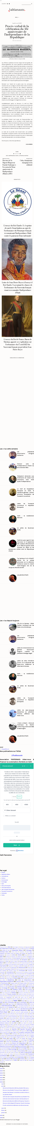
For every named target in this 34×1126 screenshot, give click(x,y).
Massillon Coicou (30, 1026)
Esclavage (4, 882)
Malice (12, 1024)
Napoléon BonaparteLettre (5, 1030)
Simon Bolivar (21, 1051)
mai (2, 1084)
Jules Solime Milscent (9, 1013)
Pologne (30, 1038)
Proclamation (15, 1041)
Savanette (20, 1049)
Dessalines (11, 980)
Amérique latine (4, 951)
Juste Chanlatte (19, 1013)
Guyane (1, 1000)
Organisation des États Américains (26, 1033)
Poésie (11, 1038)
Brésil (11, 962)
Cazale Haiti (30, 967)
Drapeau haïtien (23, 983)
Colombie (2, 972)
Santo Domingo (12, 1049)
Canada (30, 964)
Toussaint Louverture (6, 891)
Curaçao (25, 976)
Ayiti (1, 956)
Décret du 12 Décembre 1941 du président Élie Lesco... (16, 1088)
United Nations (11, 1057)
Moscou (1, 1029)
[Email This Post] (20, 153)
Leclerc (2, 1018)
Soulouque (29, 1050)
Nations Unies (16, 1030)
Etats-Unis (28, 988)
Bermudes (25, 958)
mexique (19, 1027)
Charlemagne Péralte (9, 969)
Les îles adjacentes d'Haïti (7, 1019)
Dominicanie (4, 880)
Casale (8, 967)
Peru (28, 1036)
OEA (3, 1033)
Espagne (12, 988)
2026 (1, 1068)
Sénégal (14, 1050)
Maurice (3, 1027)
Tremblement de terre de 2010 (21, 1055)
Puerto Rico (24, 1041)
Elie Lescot (12, 986)
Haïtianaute (9, 1124)
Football (32, 991)
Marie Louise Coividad (24, 1024)
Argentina (30, 953)
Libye (26, 1021)
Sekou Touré (8, 1050)
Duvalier (7, 984)
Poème (4, 1038)
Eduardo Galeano (22, 984)
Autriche (31, 955)
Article (20, 955)
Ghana (6, 995)
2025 (1, 1070)
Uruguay (32, 1057)
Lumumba (30, 1023)
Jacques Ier (11, 1007)
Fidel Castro (20, 991)
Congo (3, 973)
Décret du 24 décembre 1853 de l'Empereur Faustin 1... (16, 1101)
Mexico (8, 1027)
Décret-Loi (22, 978)
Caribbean (32, 965)
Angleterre (2, 953)
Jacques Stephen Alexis (22, 1007)
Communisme (19, 972)
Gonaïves (11, 995)
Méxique (25, 1027)
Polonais (2, 1040)
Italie (1, 1007)
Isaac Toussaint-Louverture (22, 1005)
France (14, 992)
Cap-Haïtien (3, 966)
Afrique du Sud (5, 950)
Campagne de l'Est (23, 964)
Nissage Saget (12, 1032)
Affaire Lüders (17, 948)
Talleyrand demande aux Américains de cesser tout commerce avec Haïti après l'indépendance (25, 478)
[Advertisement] (12, 437)
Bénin (10, 958)
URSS (28, 1057)
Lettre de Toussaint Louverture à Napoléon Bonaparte (25, 505)
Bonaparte (24, 959)
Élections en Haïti (3, 986)
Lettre (13, 1021)
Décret (16, 978)
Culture (3, 878)
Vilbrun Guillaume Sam (7, 1060)
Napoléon (14, 1029)
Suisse (16, 1052)
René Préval (29, 1044)
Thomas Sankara (3, 1054)
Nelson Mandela (3, 1032)
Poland (17, 1038)
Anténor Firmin (10, 953)
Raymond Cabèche (4, 1044)
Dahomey (30, 976)
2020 (1, 1082)
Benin (6, 958)
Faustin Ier (2, 991)
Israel (31, 1005)
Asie (26, 955)
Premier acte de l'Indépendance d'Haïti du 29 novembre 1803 (25, 465)
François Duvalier (11, 994)
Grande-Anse (18, 995)
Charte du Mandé (19, 969)
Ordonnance (15, 1033)
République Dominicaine (20, 1046)
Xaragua (2, 1061)
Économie (14, 984)
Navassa (23, 1030)
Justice (25, 1013)
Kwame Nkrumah (3, 1015)
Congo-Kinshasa (10, 973)
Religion (23, 1044)
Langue (20, 1016)
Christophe (22, 970)
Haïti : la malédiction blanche (25, 516)
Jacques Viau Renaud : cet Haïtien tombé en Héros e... (16, 1092)
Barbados (14, 956)
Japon (9, 1008)
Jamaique (4, 1008)
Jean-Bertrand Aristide (26, 1008)
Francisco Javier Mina (23, 992)
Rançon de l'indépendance (19, 1043)
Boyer (1, 962)
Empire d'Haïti (31, 986)
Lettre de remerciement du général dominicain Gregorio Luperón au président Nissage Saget (25, 650)
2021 (1, 1079)
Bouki (7, 961)
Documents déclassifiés (29, 981)
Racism (1, 1043)
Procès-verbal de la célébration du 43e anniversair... (16, 1105)
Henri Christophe (9, 1002)
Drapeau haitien (14, 983)
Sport (7, 1052)
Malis (16, 1024)
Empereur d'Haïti (21, 986)
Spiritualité (2, 1052)
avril (2, 1086)
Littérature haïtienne (4, 1023)
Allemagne (29, 950)
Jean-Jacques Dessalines (7, 889)
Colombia (30, 970)
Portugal (25, 1040)
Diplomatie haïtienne (6, 981)
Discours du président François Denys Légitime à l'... (16, 1090)
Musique (7, 1029)
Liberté (21, 1021)
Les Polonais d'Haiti (4, 1021)
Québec (30, 1041)
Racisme (8, 1043)
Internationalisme (6, 887)
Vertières (22, 1058)
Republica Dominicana (6, 1046)
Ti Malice (11, 1054)
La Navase (26, 1015)
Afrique (3, 872)
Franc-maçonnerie (6, 992)
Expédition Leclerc (17, 989)
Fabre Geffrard (28, 989)
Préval (7, 1041)
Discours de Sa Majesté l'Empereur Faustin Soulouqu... (16, 1103)
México (13, 1027)
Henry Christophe (6, 885)
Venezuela (4, 893)
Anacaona (22, 951)
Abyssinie (27, 947)
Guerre (16, 997)
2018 (1, 1117)
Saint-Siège (31, 1047)
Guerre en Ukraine (16, 998)
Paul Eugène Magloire (16, 1036)
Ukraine (30, 1055)
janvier (3, 1112)
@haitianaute (17, 755)
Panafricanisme (10, 1035)
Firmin (26, 991)
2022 (1, 1077)
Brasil (7, 962)
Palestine (3, 1035)
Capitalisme (11, 965)
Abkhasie (22, 947)
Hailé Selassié (8, 1000)
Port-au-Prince (10, 1040)
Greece (27, 995)
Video (28, 1058)
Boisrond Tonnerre (9, 959)
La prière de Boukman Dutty (25, 529)
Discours (18, 981)
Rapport (30, 1043)
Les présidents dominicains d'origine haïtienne (25, 453)
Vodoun (30, 1060)
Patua (8, 1036)
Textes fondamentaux (26, 1052)
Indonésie (32, 1004)
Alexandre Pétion (5, 874)
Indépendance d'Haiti (13, 155)
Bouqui (30, 961)
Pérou (24, 1036)
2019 (1, 1115)
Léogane (8, 1018)
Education (30, 984)
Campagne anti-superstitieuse (10, 964)
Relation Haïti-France (14, 1044)
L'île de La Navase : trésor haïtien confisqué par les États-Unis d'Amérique (25, 625)
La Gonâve (20, 1015)
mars (2, 1108)
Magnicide (2, 1024)
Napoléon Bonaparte (25, 1029)
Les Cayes (20, 1018)
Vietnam (32, 1058)
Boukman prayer (23, 961)
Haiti (7, 155)
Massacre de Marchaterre (19, 1026)
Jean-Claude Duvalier (4, 1010)
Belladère (2, 958)
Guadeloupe (9, 997)
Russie (14, 1047)
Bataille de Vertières (22, 956)
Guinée (30, 998)
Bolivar (17, 959)
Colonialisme (4, 876)
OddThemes (25, 1124)
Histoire (4, 1004)
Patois (28, 1035)
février (3, 1110)
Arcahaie (23, 953)
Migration (31, 1027)
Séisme (26, 1049)
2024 (1, 1073)
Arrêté (13, 955)
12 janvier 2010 (3, 947)
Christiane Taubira (13, 970)
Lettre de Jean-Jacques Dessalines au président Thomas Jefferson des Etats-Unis (25, 712)
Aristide (8, 955)
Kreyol (30, 1013)
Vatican (8, 1058)
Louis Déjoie (23, 1023)
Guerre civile (23, 997)
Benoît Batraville (17, 958)
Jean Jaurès (16, 1008)
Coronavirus (7, 975)
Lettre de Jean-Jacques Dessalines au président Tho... (16, 1096)
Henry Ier (31, 1002)
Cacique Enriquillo (25, 962)
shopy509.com (5, 749)
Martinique (9, 1026)
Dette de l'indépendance (24, 980)
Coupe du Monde (15, 975)
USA (3, 1058)
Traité (11, 1055)
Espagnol (19, 988)
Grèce (23, 995)
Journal (17, 1012)
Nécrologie (29, 1030)
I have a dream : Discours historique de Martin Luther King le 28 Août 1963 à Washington (25, 725)
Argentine (2, 955)
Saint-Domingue (22, 1047)
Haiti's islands (30, 1000)
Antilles (17, 953)
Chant (1, 969)
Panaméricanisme (20, 1035)
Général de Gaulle (22, 994)
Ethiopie (2, 989)
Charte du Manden (29, 969)
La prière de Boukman (12, 1016)
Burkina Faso (17, 962)
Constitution (29, 973)
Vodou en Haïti (23, 1060)
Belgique (30, 956)
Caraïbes (26, 965)
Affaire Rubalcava (25, 948)
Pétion (32, 1037)
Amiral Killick (15, 951)
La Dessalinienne (12, 1015)
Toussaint (22, 1054)
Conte (1, 975)
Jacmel (5, 1007)
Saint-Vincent (4, 1049)
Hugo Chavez (11, 1004)
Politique (23, 1038)
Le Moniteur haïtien (23, 155)
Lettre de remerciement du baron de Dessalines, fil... (16, 1098)
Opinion (7, 1033)
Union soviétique (3, 1057)
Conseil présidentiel (20, 973)
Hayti (1, 1002)
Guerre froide (25, 998)
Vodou (3, 895)
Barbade (8, 956)
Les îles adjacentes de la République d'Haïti (23, 1019)
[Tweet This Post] (13, 153)
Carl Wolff (3, 967)
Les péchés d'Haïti (22, 575)
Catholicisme (21, 967)
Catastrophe (14, 967)
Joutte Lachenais (24, 1012)
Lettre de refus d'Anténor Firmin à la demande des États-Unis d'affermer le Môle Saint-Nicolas (25, 663)
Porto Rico (18, 1040)
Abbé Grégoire (16, 947)
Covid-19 (32, 975)
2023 (1, 1075)
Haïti (2, 883)
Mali (8, 1024)
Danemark (2, 978)
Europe (8, 989)
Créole (3, 976)
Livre (12, 1023)
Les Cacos (13, 1018)
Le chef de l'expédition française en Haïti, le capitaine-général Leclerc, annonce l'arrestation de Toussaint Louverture (25, 492)
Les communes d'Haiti (29, 1018)
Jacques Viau (31, 1007)
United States (20, 1057)
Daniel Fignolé (10, 978)
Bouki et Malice (14, 961)
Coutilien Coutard (25, 975)
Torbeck (16, 1054)
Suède (12, 1052)
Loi (17, 1023)
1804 (9, 947)
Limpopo (30, 1021)
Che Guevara (3, 970)
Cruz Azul (9, 976)
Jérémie (12, 1012)
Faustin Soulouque (11, 991)
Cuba (13, 976)
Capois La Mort (18, 965)
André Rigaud (29, 951)
